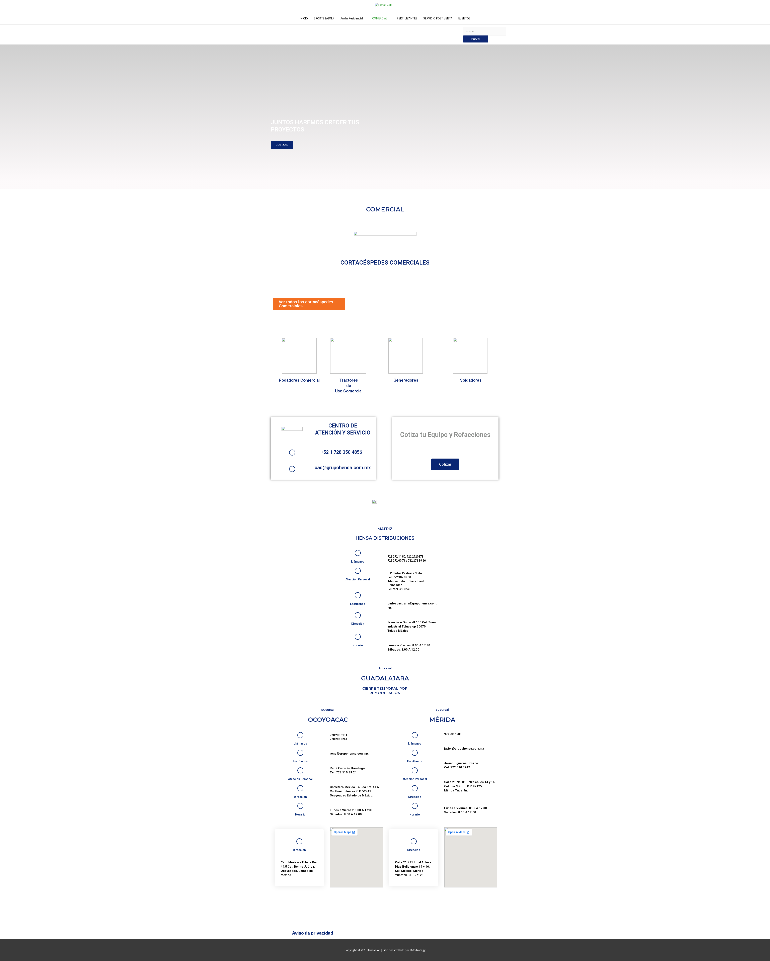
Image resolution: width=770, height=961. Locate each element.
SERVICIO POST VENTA (437, 18)
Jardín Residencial (351, 18)
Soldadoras (470, 380)
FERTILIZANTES (407, 18)
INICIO (304, 18)
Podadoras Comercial (299, 380)
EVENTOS (464, 18)
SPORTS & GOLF (324, 18)
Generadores (405, 380)
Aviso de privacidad (312, 932)
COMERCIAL (379, 18)
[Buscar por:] (485, 31)
